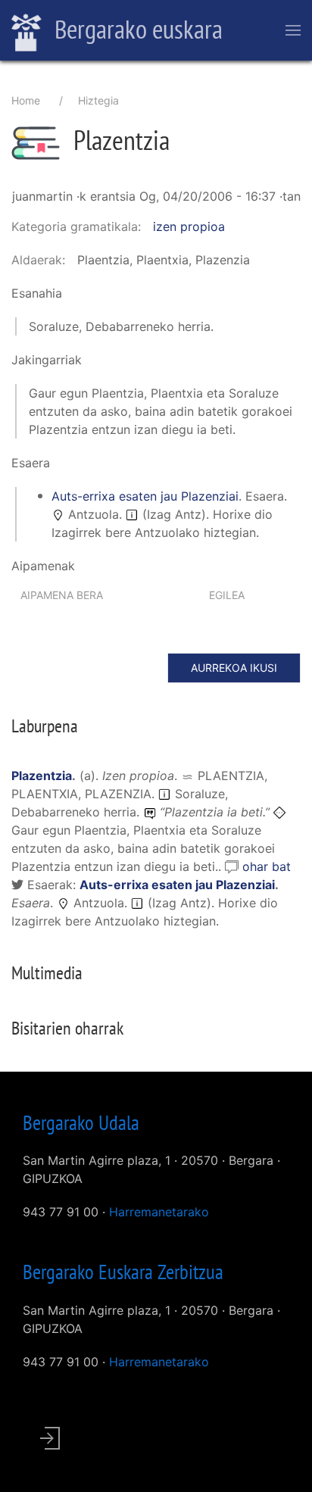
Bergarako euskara (136, 28)
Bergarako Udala (81, 1122)
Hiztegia (98, 100)
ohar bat (266, 866)
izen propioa (189, 226)
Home (25, 100)
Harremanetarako (159, 1211)
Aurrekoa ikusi (234, 667)
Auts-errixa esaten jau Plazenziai (145, 496)
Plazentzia (41, 775)
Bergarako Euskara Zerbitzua (123, 1271)
